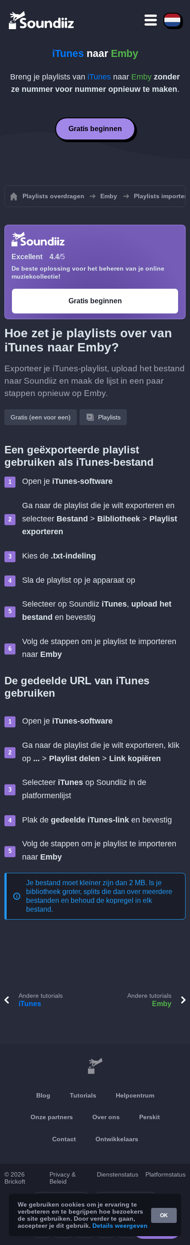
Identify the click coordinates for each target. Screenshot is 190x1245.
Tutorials (83, 1095)
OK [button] (164, 1215)
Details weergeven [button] (120, 1225)
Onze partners (51, 1116)
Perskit (149, 1116)
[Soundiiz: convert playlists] (95, 1066)
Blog (43, 1095)
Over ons (106, 1116)
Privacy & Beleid (62, 1178)
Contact (64, 1139)
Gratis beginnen (95, 128)
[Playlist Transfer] (42, 19)
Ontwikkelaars (116, 1139)
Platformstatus (165, 1174)
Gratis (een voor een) (41, 417)
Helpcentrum (135, 1095)
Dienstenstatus (117, 1174)
